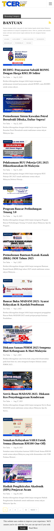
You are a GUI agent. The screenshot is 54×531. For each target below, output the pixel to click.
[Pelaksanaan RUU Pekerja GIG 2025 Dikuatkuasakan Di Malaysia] (17, 149)
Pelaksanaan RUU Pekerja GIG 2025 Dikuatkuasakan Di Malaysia (26, 164)
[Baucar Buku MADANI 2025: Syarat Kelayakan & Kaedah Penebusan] (17, 288)
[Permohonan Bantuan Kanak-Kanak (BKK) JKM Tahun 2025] (17, 242)
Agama (6, 39)
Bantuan (7, 49)
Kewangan (8, 43)
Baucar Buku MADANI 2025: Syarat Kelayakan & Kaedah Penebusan (26, 303)
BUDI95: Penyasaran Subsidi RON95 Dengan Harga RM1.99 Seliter (26, 71)
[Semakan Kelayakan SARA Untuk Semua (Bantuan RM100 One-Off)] (17, 427)
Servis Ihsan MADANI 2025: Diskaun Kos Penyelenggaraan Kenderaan (26, 395)
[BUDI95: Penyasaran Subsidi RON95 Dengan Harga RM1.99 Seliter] (17, 57)
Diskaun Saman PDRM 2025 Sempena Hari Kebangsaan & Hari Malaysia (27, 349)
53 (26, 510)
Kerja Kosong (28, 39)
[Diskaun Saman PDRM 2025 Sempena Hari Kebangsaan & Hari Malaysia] (17, 334)
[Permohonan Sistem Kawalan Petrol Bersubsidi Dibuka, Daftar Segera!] (17, 103)
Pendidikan (19, 43)
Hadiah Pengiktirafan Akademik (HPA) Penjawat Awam (23, 488)
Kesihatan (40, 39)
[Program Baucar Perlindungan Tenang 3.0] (17, 195)
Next (33, 510)
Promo (28, 43)
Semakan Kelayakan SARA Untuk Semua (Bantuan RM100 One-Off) (24, 442)
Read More (33, 528)
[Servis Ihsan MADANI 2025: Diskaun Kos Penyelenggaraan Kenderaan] (17, 381)
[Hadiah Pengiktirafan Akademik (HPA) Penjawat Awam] (17, 473)
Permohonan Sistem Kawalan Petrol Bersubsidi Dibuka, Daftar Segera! (25, 118)
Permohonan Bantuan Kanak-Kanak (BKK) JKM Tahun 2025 (26, 256)
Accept (22, 528)
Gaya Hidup (16, 39)
